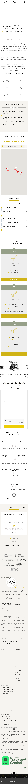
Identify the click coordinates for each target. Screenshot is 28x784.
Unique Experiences (5, 668)
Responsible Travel (5, 655)
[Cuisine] (20, 529)
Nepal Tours (17, 678)
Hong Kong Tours (18, 668)
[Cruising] (8, 529)
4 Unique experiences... (14, 346)
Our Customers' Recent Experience (12, 604)
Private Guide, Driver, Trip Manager (14, 342)
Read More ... (5, 127)
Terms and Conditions (5, 675)
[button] (7, 169)
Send (14, 426)
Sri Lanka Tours (18, 682)
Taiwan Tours (18, 670)
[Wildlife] (15, 446)
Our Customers (4, 653)
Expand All (9, 203)
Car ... (14, 339)
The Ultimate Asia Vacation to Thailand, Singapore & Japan (14, 515)
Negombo (6, 31)
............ (2, 722)
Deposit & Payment (5, 671)
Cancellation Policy (5, 673)
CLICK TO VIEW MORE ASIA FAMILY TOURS (14, 545)
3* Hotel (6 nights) (14, 337)
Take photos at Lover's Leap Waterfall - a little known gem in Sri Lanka (14, 456)
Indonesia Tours (18, 658)
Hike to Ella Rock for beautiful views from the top (14, 470)
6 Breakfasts (15, 344)
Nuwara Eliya (18, 31)
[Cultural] (8, 39)
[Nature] (14, 39)
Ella (24, 31)
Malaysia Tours (18, 660)
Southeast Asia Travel (5, 677)
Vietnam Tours (18, 649)
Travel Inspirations (5, 666)
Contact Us (3, 660)
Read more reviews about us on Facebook (10, 753)
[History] (20, 39)
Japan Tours (17, 672)
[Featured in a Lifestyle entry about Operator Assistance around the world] (8, 565)
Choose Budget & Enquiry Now (14, 14)
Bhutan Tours (18, 676)
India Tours (17, 680)
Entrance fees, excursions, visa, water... (14, 349)
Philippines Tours (18, 664)
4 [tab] (14, 538)
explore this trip (14, 532)
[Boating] (10, 529)
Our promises (4, 651)
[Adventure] (15, 459)
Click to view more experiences (14, 498)
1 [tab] (10, 538)
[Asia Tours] (14, 2)
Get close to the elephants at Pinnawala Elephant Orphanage (14, 442)
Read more (17, 598)
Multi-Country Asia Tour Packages (8, 724)
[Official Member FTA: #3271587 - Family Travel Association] (19, 555)
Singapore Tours (18, 662)
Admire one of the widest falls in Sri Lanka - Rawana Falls (14, 483)
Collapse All (20, 203)
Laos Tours (17, 653)
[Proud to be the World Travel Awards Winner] (14, 569)
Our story (3, 649)
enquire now (14, 353)
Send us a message (13, 641)
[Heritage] (11, 39)
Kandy (11, 31)
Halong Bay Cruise (5, 739)
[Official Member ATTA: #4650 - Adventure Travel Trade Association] (8, 560)
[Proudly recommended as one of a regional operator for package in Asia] (22, 560)
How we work (4, 658)
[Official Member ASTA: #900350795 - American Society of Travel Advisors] (8, 555)
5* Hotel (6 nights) (14, 299)
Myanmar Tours (18, 655)
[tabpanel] (14, 523)
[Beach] (17, 39)
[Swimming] (6, 529)
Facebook (8, 603)
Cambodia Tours (18, 651)
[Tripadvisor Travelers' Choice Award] (20, 565)
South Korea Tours (19, 674)
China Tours (17, 666)
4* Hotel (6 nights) (14, 263)
